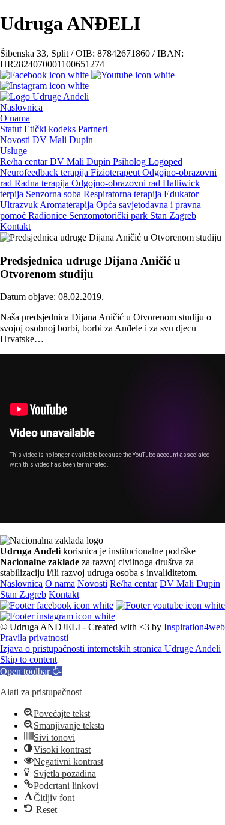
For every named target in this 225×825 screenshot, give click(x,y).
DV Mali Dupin (62, 140)
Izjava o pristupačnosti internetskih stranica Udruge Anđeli (110, 648)
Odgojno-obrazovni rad (117, 183)
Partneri (92, 129)
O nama (15, 118)
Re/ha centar (25, 161)
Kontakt (15, 226)
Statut (12, 129)
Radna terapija (42, 183)
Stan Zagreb (173, 215)
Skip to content (28, 659)
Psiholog (130, 161)
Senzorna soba (54, 194)
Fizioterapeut (116, 172)
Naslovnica (21, 107)
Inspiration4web (194, 627)
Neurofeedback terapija (45, 172)
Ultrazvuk (20, 205)
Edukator (181, 194)
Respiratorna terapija (123, 194)
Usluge (13, 151)
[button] (31, 671)
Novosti (15, 140)
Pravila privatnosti (34, 638)
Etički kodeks (51, 129)
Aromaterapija (68, 205)
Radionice (48, 215)
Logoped (165, 161)
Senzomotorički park (109, 215)
